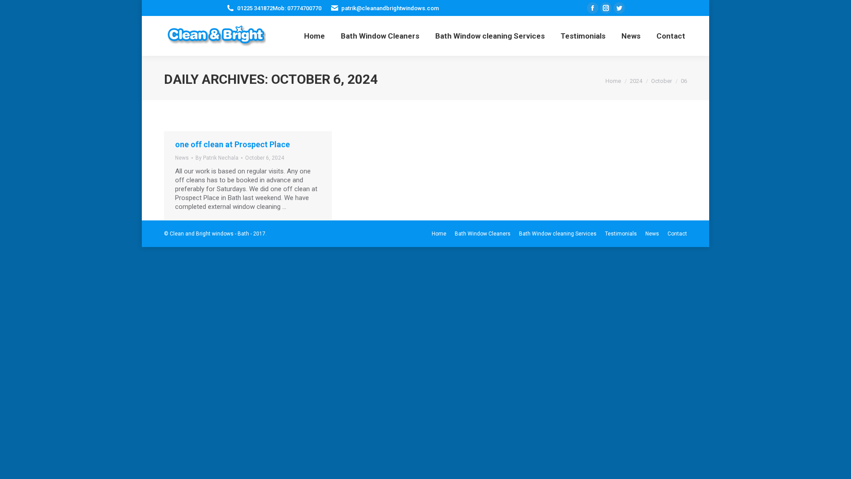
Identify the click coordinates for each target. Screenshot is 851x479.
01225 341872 (255, 8)
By (216, 158)
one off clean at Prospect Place (232, 144)
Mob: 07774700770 (297, 8)
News (182, 158)
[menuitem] (314, 36)
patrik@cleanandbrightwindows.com (390, 8)
